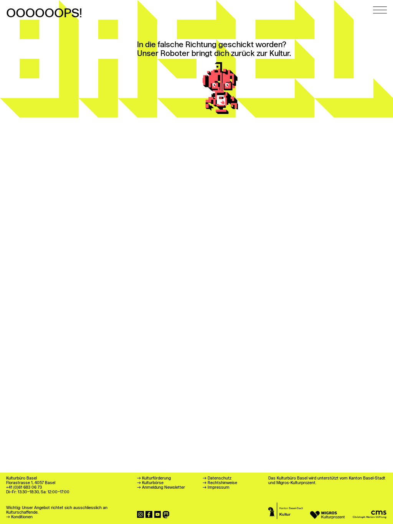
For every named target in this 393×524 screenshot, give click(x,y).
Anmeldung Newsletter (163, 487)
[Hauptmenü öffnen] (380, 6)
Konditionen (22, 517)
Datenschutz (219, 478)
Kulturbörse (152, 483)
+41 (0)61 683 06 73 (24, 487)
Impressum (219, 487)
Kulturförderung (156, 478)
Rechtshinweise (222, 483)
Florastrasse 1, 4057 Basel (30, 483)
